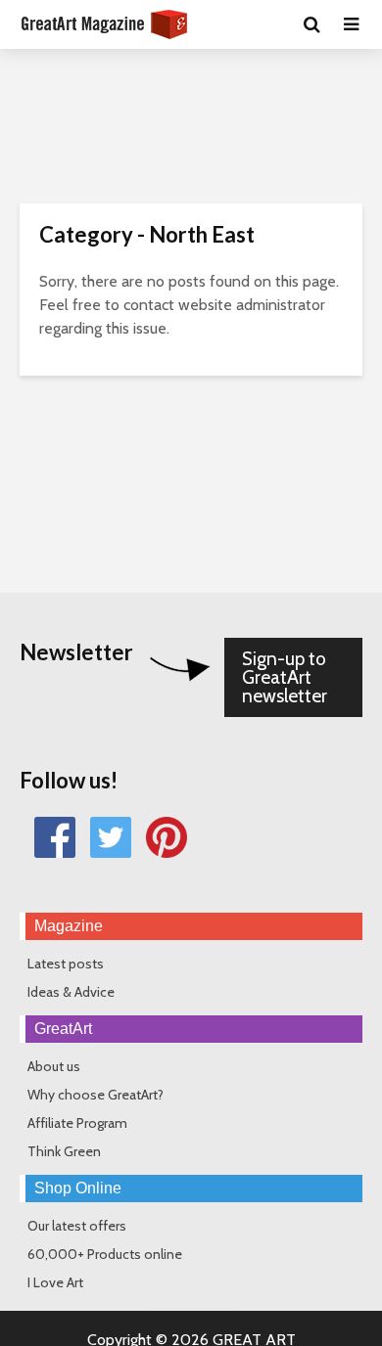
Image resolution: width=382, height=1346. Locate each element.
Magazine (68, 926)
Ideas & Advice (71, 992)
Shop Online (77, 1188)
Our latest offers (76, 1225)
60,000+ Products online (104, 1254)
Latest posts (65, 963)
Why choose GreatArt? (95, 1094)
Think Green (64, 1151)
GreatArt (63, 1028)
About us (53, 1066)
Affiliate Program (77, 1123)
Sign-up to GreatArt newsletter (284, 677)
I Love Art (55, 1282)
